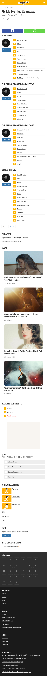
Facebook (5, 638)
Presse (4, 593)
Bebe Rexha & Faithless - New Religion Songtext (16, 672)
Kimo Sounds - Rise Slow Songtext (12, 662)
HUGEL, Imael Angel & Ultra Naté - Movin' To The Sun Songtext (21, 655)
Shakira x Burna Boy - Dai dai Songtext (13, 668)
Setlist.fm (5, 644)
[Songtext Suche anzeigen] (44, 2)
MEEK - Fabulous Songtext (10, 665)
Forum (4, 614)
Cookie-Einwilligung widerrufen (11, 627)
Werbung (4, 597)
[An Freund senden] (34, 31)
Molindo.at (5, 641)
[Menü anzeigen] (3, 2)
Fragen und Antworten (8, 617)
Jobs (3, 600)
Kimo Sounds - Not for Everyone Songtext (14, 658)
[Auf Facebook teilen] (12, 31)
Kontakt (4, 603)
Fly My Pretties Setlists (11, 546)
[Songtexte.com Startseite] (23, 3)
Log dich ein (5, 237)
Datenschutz (6, 621)
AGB (12, 621)
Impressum (5, 624)
